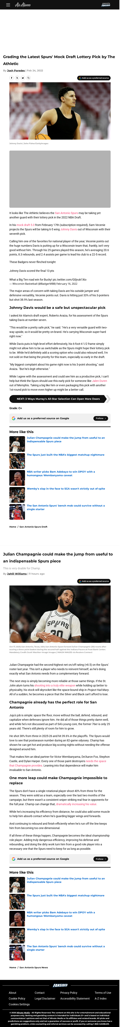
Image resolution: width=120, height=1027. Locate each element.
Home (12, 526)
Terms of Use (103, 992)
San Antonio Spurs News (34, 967)
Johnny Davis (68, 229)
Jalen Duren (99, 380)
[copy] (28, 78)
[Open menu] (8, 5)
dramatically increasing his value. (76, 804)
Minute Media (23, 1012)
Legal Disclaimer (45, 998)
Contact (40, 992)
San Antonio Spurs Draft (33, 526)
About (12, 992)
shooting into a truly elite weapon (54, 685)
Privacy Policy (68, 992)
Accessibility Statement (75, 998)
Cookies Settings (19, 1004)
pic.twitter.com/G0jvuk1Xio (69, 279)
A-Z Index (101, 998)
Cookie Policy (17, 998)
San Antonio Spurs (66, 213)
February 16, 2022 (66, 283)
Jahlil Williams (17, 573)
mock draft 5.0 (26, 225)
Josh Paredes (16, 70)
